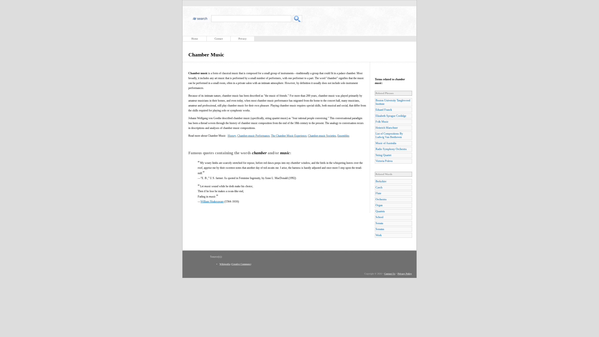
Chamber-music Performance (253, 135)
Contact (219, 38)
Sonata (379, 223)
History (232, 135)
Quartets (380, 211)
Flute (378, 193)
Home (194, 38)
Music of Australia (386, 143)
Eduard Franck (384, 109)
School (379, 217)
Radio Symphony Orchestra (391, 149)
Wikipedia (224, 264)
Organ (379, 205)
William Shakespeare (212, 201)
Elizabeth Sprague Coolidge (391, 115)
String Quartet (383, 155)
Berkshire (381, 181)
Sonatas (380, 229)
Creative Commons (241, 264)
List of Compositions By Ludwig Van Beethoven (389, 135)
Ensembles (343, 135)
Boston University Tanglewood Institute (393, 102)
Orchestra (381, 199)
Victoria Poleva (384, 161)
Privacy (242, 38)
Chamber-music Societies (322, 135)
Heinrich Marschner (387, 127)
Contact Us (389, 273)
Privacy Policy (405, 273)
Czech (379, 187)
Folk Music (382, 121)
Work (379, 235)
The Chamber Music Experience (289, 135)
